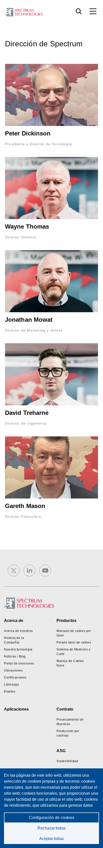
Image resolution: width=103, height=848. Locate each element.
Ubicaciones (13, 670)
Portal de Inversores (19, 663)
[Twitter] (14, 570)
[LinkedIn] (29, 570)
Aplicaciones (16, 709)
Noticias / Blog (15, 656)
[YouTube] (45, 570)
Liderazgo (11, 684)
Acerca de (13, 620)
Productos (66, 620)
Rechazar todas (52, 828)
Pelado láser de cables (73, 642)
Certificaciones (15, 677)
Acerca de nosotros (18, 631)
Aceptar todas (51, 838)
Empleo (10, 691)
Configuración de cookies (51, 817)
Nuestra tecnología (18, 649)
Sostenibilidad (67, 761)
